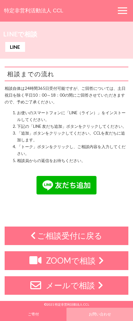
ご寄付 (33, 314)
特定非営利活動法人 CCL (33, 11)
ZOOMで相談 (71, 260)
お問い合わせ (100, 314)
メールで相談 (70, 285)
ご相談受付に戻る (69, 235)
